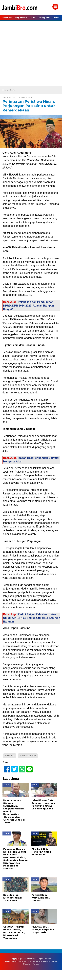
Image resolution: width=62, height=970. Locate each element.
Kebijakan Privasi (50, 961)
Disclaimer (27, 964)
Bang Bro (44, 17)
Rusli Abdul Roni (28, 755)
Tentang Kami (17, 961)
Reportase (21, 17)
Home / (6, 90)
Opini (56, 17)
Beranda (7, 17)
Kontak (36, 964)
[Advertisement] (31, 53)
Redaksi (8, 961)
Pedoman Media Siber (33, 961)
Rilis (32, 17)
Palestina (9, 755)
